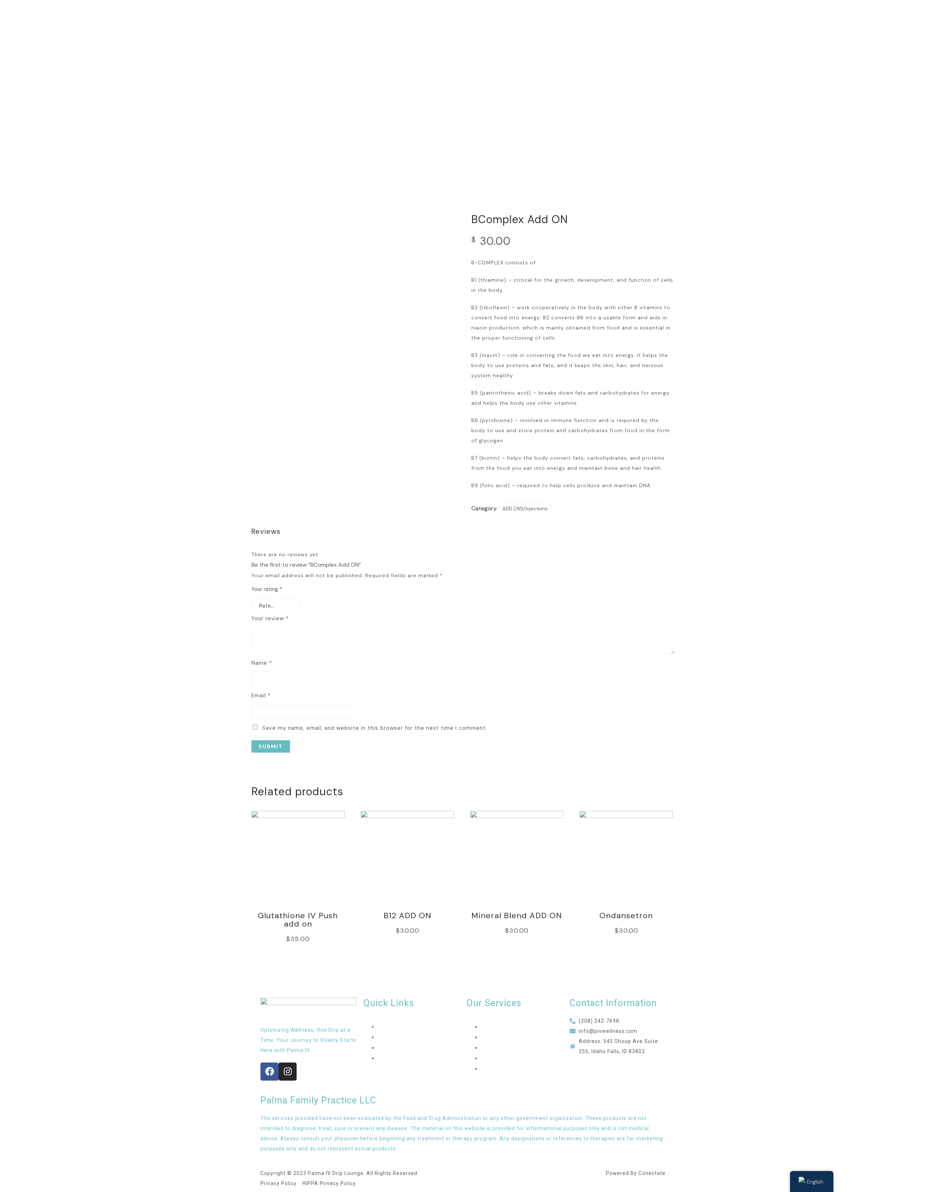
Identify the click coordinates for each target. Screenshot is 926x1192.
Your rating (266, 589)
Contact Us (393, 1048)
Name (261, 663)
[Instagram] (288, 1072)
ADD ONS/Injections (525, 509)
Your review (270, 618)
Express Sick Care (504, 1048)
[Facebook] (269, 1072)
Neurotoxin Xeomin (506, 1069)
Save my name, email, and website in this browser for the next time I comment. (374, 728)
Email (261, 695)
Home (385, 1027)
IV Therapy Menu (503, 1027)
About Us (390, 1037)
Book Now (391, 1058)
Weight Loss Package (509, 1058)
